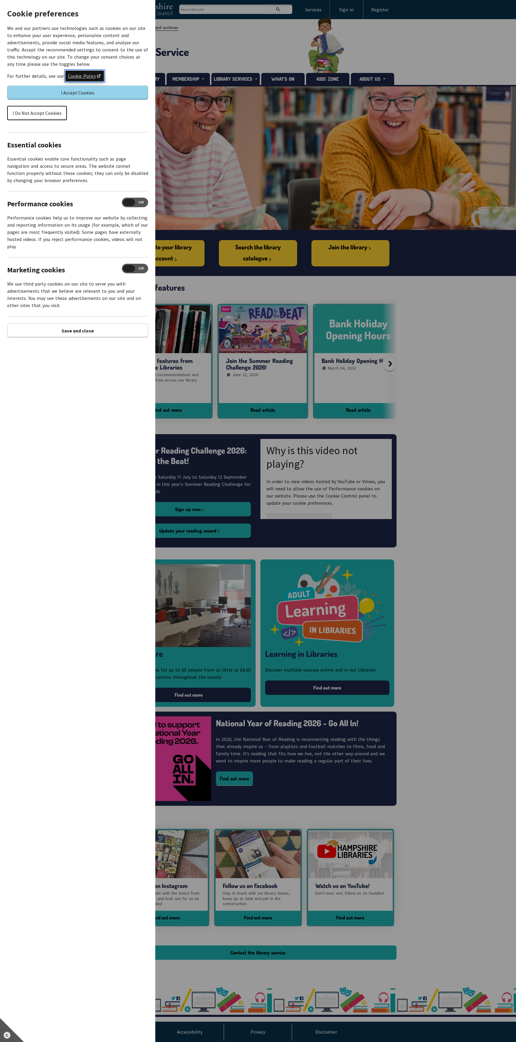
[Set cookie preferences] (12, 1030)
